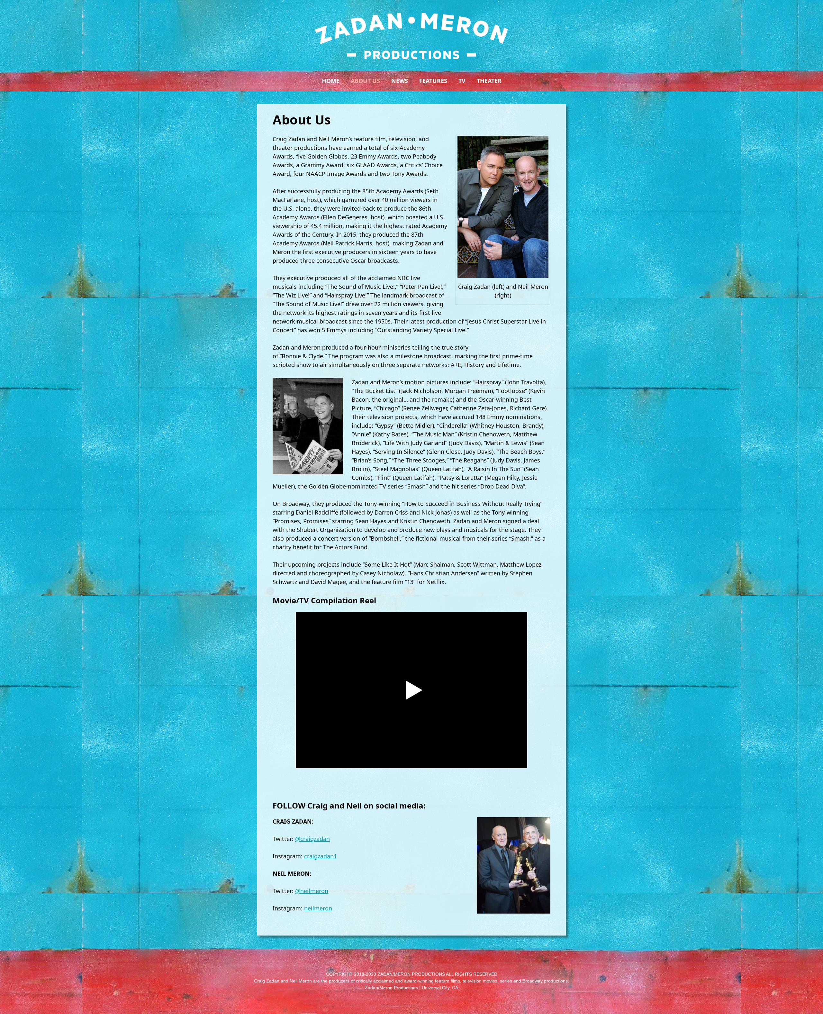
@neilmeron (311, 891)
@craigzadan (312, 839)
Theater (489, 81)
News (399, 81)
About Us (365, 81)
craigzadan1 (320, 856)
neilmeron (318, 908)
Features (433, 81)
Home (330, 81)
